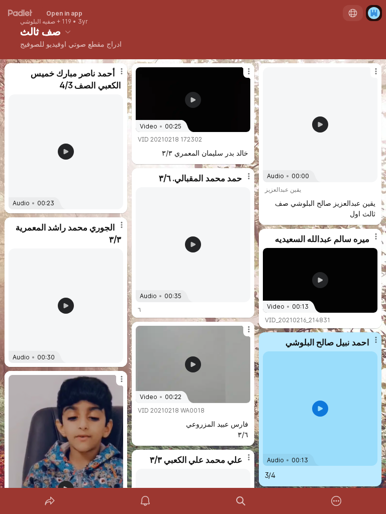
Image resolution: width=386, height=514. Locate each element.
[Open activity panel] (145, 501)
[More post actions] (115, 75)
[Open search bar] (241, 501)
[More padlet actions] (336, 501)
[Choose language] (353, 13)
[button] (66, 152)
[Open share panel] (50, 501)
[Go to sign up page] (374, 13)
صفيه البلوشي (37, 21)
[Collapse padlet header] (68, 32)
